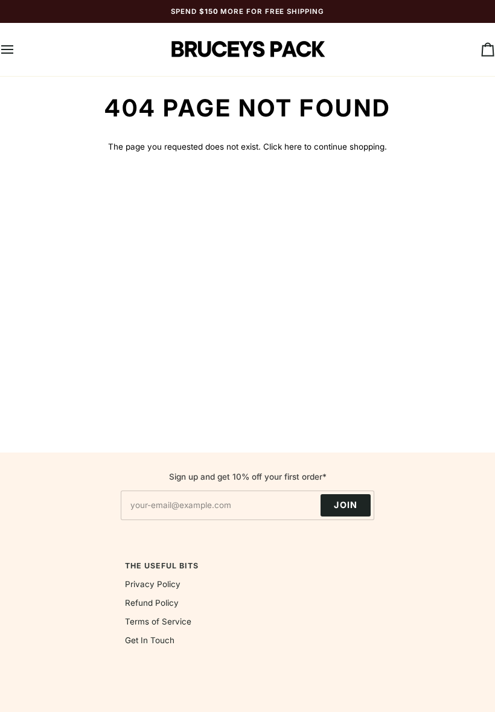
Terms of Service (158, 621)
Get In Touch (149, 640)
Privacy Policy (152, 584)
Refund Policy (152, 603)
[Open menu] (18, 49)
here (293, 146)
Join (345, 505)
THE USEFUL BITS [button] (162, 565)
